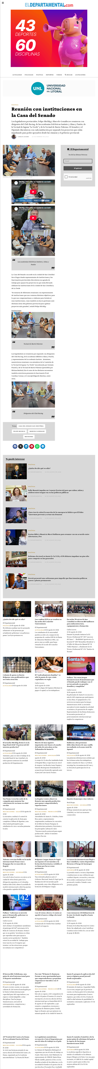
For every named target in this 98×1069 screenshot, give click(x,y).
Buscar (69, 75)
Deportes (50, 75)
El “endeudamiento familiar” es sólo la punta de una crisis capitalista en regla (47, 677)
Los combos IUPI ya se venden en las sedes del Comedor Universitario (48, 621)
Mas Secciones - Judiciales (45, 755)
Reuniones (29, 436)
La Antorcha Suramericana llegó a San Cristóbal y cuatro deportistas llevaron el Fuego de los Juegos (81, 862)
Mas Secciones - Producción (46, 811)
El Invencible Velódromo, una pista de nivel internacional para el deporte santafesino (16, 976)
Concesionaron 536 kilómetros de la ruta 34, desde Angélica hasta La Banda (80, 915)
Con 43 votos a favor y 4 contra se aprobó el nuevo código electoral (48, 914)
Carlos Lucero (23, 136)
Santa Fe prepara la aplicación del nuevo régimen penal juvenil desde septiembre (81, 976)
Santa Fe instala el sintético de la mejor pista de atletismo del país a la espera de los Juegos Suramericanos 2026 (81, 1040)
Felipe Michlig (19, 431)
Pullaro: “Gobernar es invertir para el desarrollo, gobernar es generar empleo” (15, 915)
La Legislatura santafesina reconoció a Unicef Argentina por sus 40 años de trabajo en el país (48, 1039)
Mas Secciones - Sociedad (77, 805)
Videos (59, 75)
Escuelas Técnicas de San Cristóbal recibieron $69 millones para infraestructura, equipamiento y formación (80, 622)
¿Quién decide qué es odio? (39, 468)
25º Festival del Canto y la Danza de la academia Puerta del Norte (16, 1038)
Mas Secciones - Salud (12, 811)
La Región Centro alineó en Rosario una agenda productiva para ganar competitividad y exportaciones (47, 802)
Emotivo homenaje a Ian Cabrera (80, 799)
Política (39, 75)
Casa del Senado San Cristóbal (31, 426)
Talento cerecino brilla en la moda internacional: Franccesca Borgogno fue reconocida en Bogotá (17, 863)
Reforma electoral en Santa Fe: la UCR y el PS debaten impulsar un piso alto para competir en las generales (58, 557)
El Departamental (79, 149)
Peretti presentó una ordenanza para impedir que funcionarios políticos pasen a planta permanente (57, 579)
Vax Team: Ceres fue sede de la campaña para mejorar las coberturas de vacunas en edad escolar (15, 802)
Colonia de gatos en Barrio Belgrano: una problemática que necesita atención (16, 677)
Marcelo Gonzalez (37, 431)
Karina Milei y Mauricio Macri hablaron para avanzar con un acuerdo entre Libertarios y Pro (58, 535)
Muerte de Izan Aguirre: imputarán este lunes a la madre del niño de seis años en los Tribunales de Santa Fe (48, 746)
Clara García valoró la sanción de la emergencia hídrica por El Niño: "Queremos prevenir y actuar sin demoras (56, 513)
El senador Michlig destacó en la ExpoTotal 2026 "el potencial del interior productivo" (16, 745)
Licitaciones (80, 75)
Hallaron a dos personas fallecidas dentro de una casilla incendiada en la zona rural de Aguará (80, 746)
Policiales (29, 75)
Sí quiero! (78, 168)
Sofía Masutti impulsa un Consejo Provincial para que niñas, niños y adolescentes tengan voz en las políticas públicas (56, 491)
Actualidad (17, 75)
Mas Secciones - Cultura (12, 1045)
